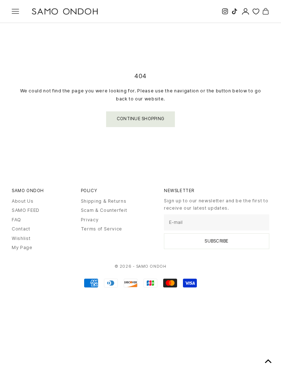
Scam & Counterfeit (104, 210)
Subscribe (216, 241)
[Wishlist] (256, 11)
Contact (21, 229)
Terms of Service (101, 229)
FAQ (16, 219)
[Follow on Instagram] (225, 11)
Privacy (90, 219)
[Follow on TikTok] (234, 11)
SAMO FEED (26, 210)
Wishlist (21, 238)
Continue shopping (140, 118)
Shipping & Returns (104, 201)
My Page (22, 247)
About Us (22, 201)
